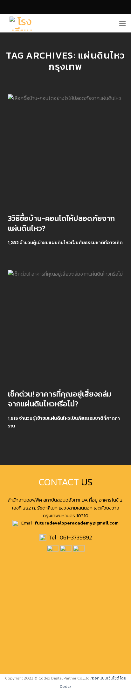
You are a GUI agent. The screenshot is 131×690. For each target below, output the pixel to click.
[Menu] (122, 23)
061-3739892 (76, 537)
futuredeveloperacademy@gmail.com (77, 522)
